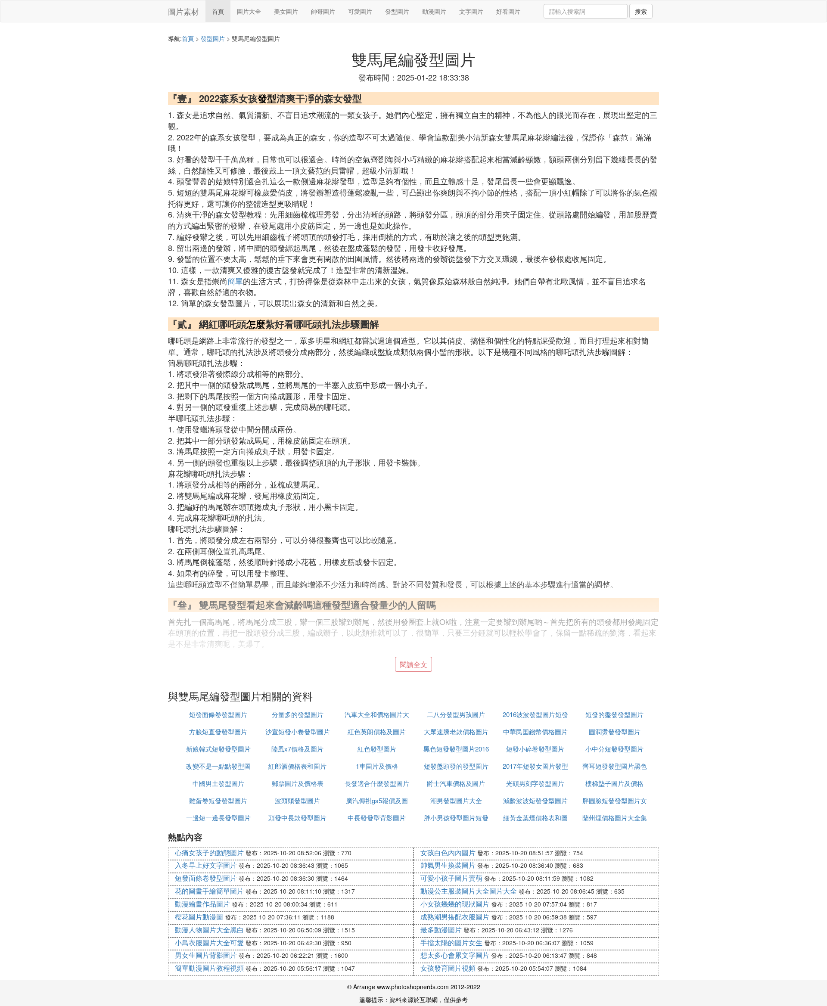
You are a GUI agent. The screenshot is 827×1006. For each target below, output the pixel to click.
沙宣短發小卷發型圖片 (297, 731)
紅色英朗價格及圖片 (377, 731)
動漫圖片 (434, 11)
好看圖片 (508, 11)
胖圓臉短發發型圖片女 (614, 800)
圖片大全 (249, 11)
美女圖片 (286, 11)
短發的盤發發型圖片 (614, 714)
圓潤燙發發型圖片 (614, 731)
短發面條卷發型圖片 (218, 714)
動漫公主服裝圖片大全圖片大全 (468, 891)
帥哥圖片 (323, 11)
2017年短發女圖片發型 (535, 765)
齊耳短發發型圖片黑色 (614, 765)
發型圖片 (397, 11)
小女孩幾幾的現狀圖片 (454, 904)
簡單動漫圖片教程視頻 (209, 968)
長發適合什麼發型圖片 (377, 783)
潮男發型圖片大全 (456, 800)
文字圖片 (471, 11)
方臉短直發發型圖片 (218, 731)
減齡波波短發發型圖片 (535, 800)
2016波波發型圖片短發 (535, 714)
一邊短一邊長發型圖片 (218, 817)
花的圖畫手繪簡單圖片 (209, 891)
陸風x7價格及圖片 (297, 748)
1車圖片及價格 (377, 765)
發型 (267, 98)
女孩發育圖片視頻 (448, 968)
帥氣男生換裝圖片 (448, 865)
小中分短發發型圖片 (614, 748)
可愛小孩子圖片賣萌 (451, 878)
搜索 (641, 11)
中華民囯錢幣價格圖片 (535, 731)
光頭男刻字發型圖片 (535, 783)
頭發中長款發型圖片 (297, 817)
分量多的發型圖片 (297, 714)
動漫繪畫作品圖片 (202, 904)
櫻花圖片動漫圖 (199, 917)
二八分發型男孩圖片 (456, 714)
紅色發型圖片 (377, 748)
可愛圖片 (360, 11)
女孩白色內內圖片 (448, 852)
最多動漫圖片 (441, 930)
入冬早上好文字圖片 (206, 865)
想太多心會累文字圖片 (454, 955)
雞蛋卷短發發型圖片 (218, 800)
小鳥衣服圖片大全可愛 (209, 942)
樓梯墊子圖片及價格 (614, 783)
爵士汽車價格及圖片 (456, 783)
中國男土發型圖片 (218, 783)
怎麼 (255, 324)
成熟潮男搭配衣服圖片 (454, 917)
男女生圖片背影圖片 (206, 955)
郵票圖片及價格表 (297, 783)
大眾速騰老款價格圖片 (456, 731)
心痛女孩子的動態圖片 (209, 852)
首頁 (218, 11)
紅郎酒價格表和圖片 (297, 765)
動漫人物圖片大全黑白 (209, 930)
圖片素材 (183, 11)
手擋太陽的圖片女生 (451, 942)
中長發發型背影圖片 (377, 817)
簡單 (235, 280)
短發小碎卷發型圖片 (535, 748)
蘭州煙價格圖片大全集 (614, 817)
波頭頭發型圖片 (297, 800)
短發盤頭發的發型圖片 (456, 765)
